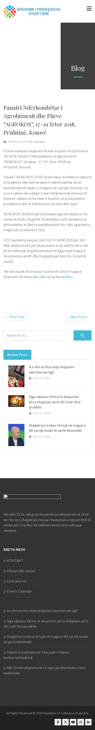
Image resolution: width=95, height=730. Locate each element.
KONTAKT (15, 560)
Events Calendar (19, 591)
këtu (36, 277)
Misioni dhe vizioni (21, 571)
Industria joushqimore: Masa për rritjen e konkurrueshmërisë (36, 655)
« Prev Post (16, 317)
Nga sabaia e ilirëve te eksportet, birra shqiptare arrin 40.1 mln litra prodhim (54, 402)
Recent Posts (17, 355)
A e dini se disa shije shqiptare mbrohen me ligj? (42, 610)
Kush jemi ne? (17, 581)
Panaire (39, 141)
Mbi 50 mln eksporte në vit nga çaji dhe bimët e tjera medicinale (44, 670)
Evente (13, 141)
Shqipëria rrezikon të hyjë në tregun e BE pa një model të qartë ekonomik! (45, 639)
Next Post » (79, 317)
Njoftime (26, 141)
